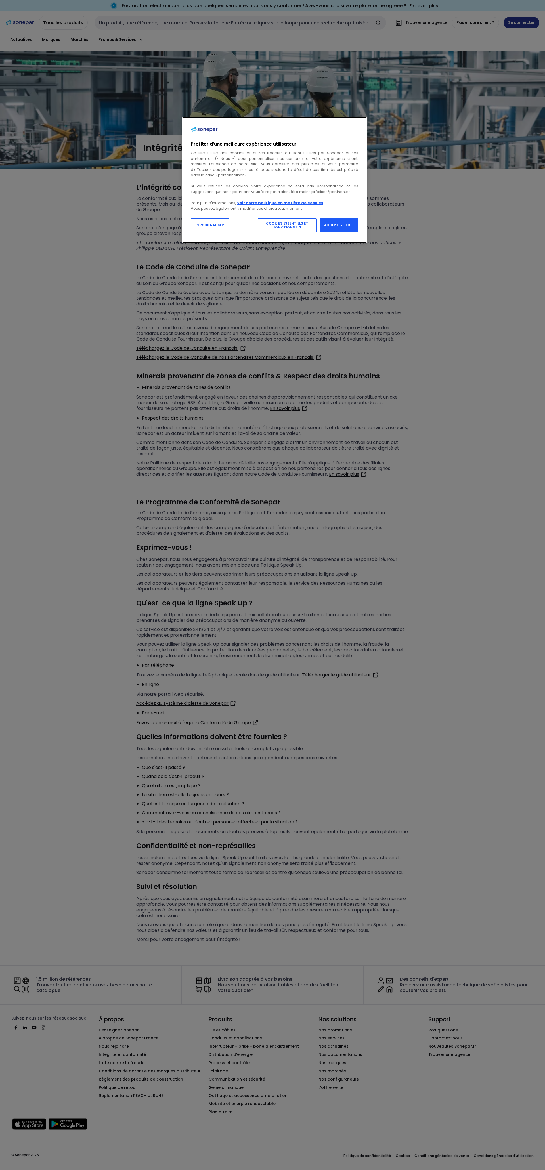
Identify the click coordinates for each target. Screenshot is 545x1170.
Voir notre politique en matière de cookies (280, 203)
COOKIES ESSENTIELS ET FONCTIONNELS (287, 225)
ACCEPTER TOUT (339, 225)
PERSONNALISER (210, 225)
